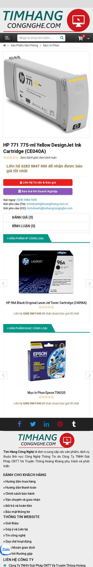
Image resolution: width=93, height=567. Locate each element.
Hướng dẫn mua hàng (20, 481)
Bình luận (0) (23, 226)
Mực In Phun (51, 45)
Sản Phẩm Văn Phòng (24, 45)
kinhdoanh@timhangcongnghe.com (49, 208)
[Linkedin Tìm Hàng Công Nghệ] (46, 424)
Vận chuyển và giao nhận (22, 500)
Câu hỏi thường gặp (18, 554)
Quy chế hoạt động (18, 541)
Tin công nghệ (15, 535)
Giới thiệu (12, 523)
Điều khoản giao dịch (20, 547)
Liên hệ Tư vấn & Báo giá (39, 182)
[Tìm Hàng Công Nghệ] (46, 20)
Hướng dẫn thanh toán (20, 487)
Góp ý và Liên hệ (16, 529)
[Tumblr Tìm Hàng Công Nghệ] (74, 424)
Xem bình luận (47, 157)
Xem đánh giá (28, 157)
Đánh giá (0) (22, 217)
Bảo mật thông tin (17, 512)
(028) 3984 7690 (27, 200)
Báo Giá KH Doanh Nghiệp (39, 191)
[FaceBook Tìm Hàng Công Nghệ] (19, 424)
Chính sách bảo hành (20, 494)
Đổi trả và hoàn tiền (18, 506)
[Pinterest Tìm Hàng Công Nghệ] (60, 424)
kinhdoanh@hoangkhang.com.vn (47, 204)
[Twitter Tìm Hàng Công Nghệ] (33, 424)
